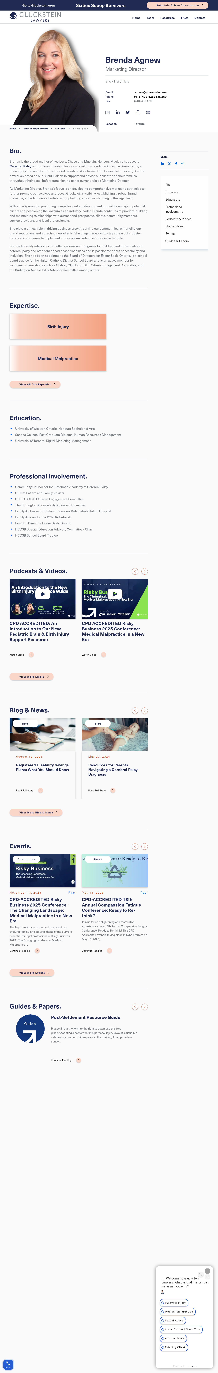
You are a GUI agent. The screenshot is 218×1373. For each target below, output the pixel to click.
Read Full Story (24, 790)
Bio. (167, 184)
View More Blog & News (36, 812)
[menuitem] (136, 18)
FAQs (184, 18)
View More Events (32, 972)
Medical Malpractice (58, 358)
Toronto (139, 124)
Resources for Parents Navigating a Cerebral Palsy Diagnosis (113, 769)
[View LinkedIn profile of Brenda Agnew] (118, 112)
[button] (138, 112)
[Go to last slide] (135, 571)
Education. (172, 199)
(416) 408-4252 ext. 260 (150, 96)
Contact (200, 18)
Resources (167, 18)
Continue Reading (20, 950)
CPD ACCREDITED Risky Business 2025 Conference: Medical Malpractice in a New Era (113, 631)
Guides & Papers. (177, 241)
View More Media (31, 676)
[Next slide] (144, 571)
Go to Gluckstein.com (38, 5)
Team (150, 18)
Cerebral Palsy (20, 166)
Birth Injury (58, 326)
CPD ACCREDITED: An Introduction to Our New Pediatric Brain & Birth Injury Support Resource (39, 631)
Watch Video (17, 654)
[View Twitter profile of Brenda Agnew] (128, 112)
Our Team (60, 128)
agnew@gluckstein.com (150, 92)
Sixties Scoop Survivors (101, 5)
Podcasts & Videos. (178, 219)
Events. (170, 233)
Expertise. (172, 192)
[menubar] (168, 18)
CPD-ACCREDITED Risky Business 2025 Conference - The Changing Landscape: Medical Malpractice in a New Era (41, 910)
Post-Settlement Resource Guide (85, 1017)
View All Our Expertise (35, 384)
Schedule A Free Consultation (177, 5)
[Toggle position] (200, 1274)
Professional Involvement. (174, 209)
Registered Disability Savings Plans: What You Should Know (42, 767)
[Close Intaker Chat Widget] (207, 1271)
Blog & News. (174, 226)
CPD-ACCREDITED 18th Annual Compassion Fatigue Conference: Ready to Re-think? (111, 907)
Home (136, 18)
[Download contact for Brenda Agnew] (107, 112)
